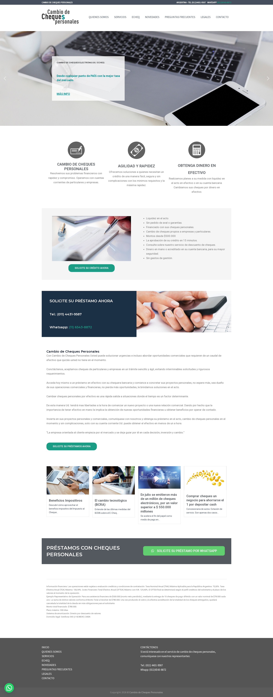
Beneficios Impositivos (65, 500)
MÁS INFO (63, 93)
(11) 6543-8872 (80, 327)
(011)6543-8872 (224, 2)
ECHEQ (136, 17)
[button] (4, 78)
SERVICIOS (120, 17)
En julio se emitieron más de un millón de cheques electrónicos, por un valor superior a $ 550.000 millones (159, 503)
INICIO (45, 647)
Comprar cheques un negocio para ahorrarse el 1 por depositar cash (205, 500)
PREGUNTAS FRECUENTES (180, 17)
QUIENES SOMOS (99, 17)
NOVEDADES (152, 17)
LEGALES (206, 17)
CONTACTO (222, 17)
